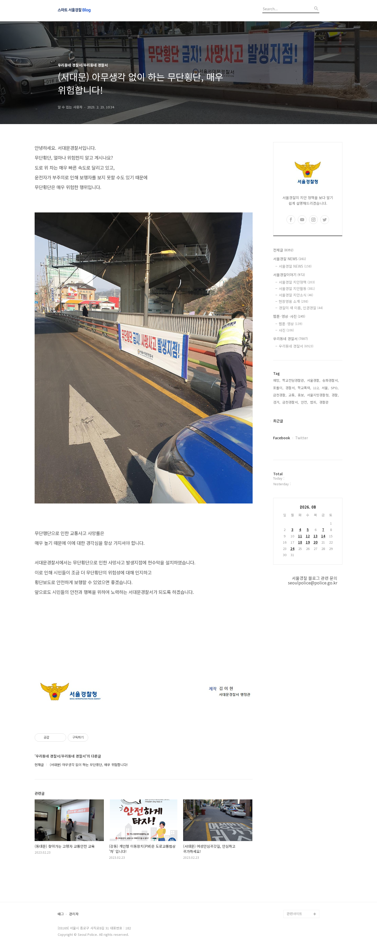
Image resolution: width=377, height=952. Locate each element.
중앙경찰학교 (296, 872)
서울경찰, (313, 380)
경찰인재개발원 (298, 864)
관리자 (73, 914)
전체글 (283, 250)
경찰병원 (293, 889)
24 (292, 548)
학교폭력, (304, 387)
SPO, (335, 387)
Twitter (301, 437)
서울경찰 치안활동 (297, 288)
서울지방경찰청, (318, 395)
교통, (292, 395)
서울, (325, 387)
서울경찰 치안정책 (297, 282)
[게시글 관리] (60, 737)
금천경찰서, (290, 402)
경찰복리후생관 (298, 905)
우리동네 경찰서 (290, 338)
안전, (304, 402)
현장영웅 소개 (293, 301)
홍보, (301, 395)
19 (308, 542)
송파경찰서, (330, 380)
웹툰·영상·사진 (289, 316)
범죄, (313, 402)
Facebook (281, 437)
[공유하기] (54, 737)
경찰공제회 (294, 897)
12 (308, 536)
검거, (276, 402)
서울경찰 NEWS (289, 258)
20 (315, 542)
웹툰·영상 (290, 323)
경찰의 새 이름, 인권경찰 (301, 307)
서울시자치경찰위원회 (302, 848)
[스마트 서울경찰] (86, 10)
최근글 (278, 420)
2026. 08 (308, 507)
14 (323, 536)
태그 (61, 914)
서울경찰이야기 (289, 274)
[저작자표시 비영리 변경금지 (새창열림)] (95, 737)
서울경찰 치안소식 (296, 294)
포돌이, (278, 387)
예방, (276, 380)
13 (315, 536)
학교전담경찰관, (293, 380)
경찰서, (290, 387)
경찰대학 (293, 856)
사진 (286, 330)
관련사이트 (294, 913)
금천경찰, (279, 395)
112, (316, 387)
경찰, (335, 395)
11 (300, 536)
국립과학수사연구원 (301, 881)
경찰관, (324, 402)
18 (300, 542)
